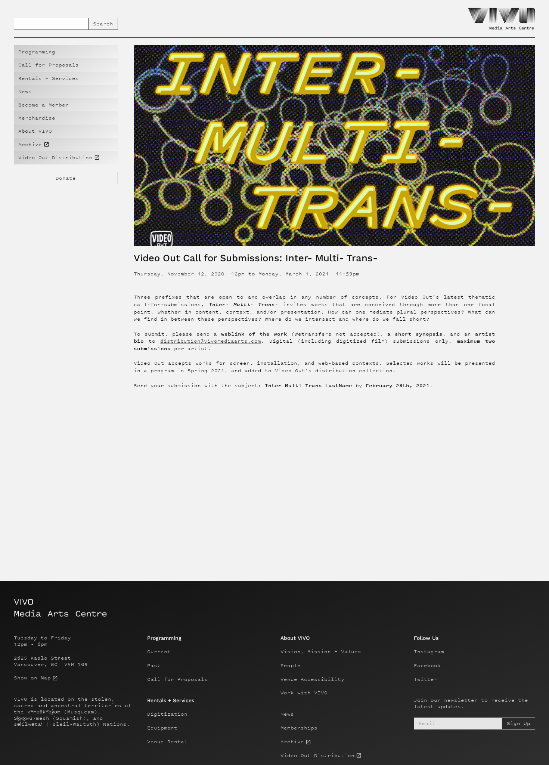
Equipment (162, 728)
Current (159, 652)
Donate (66, 178)
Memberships (298, 728)
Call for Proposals (48, 65)
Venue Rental (167, 742)
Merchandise (36, 118)
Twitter (425, 679)
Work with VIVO (304, 693)
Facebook (427, 666)
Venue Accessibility (312, 679)
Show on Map (32, 678)
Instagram (429, 652)
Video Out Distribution (317, 756)
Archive (292, 742)
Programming (36, 52)
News (25, 91)
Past (154, 666)
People (290, 666)
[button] (66, 78)
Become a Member (43, 105)
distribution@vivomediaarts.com (210, 341)
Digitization (167, 714)
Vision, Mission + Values (320, 652)
